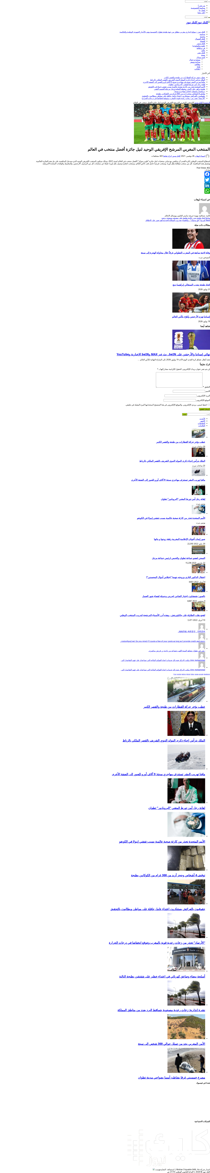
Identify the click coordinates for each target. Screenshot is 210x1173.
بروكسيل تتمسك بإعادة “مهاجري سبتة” (189, 91)
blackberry (207, 674)
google (201, 674)
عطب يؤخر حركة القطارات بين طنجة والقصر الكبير (184, 77)
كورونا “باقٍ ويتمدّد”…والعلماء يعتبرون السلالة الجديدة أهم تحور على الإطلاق (177, 220)
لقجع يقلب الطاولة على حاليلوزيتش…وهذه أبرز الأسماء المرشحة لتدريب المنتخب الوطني (162, 615)
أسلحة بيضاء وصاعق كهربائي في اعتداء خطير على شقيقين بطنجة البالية (162, 976)
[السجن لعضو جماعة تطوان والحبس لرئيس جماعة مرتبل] (198, 553)
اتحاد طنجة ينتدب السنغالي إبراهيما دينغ (191, 284)
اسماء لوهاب (200, 156)
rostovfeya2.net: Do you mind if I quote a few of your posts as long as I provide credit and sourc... (162, 641)
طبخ (198, 67)
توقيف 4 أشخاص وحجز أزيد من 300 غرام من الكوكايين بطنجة (180, 94)
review (197, 674)
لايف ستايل (200, 57)
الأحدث (202, 419)
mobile (179, 674)
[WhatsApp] (105, 191)
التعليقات (201, 423)
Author (184, 674)
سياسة (202, 34)
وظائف (197, 64)
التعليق (206, 387)
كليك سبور (201, 43)
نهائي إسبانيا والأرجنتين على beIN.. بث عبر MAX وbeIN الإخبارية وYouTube (163, 354)
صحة (203, 55)
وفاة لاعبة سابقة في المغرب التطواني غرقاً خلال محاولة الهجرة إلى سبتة (175, 252)
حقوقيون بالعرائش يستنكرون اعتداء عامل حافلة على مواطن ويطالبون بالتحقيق (173, 96)
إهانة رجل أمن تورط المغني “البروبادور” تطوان (186, 84)
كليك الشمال (200, 39)
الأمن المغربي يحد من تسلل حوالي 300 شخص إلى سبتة (171, 1044)
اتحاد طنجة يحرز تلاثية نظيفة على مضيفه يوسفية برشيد (186, 218)
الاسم (208, 391)
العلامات (201, 425)
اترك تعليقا (167, 156)
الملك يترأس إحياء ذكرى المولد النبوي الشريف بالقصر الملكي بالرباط (177, 80)
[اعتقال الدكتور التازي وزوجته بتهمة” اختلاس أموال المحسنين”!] (198, 572)
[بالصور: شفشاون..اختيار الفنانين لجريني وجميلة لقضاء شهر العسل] (198, 591)
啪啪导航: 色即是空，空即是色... (191, 631)
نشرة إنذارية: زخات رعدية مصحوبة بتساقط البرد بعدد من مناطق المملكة (161, 1010)
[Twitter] (105, 180)
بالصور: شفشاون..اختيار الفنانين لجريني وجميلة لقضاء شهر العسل (173, 596)
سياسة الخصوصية (198, 8)
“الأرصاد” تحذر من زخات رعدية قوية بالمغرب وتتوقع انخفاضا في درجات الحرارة (173, 98)
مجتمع (202, 36)
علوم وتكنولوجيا (198, 46)
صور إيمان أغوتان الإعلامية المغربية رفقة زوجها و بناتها (179, 539)
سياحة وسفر (195, 62)
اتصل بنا (202, 10)
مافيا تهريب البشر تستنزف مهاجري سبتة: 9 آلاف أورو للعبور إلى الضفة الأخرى (174, 82)
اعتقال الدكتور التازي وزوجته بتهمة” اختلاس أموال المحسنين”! (175, 577)
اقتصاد (202, 41)
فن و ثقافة (201, 48)
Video (192, 674)
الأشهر (202, 421)
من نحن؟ (201, 6)
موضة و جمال (194, 60)
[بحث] (209, 1)
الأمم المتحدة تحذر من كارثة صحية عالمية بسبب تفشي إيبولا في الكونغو (176, 87)
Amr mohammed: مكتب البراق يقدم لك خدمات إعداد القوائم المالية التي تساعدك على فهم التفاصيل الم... (163, 660)
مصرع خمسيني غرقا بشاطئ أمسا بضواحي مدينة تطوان (171, 1077)
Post (175, 674)
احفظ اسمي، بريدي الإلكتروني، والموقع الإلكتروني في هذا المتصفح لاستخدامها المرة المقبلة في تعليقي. (166, 405)
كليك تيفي (201, 53)
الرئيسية (206, 102)
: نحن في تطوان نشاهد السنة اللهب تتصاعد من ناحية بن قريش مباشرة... (176, 651)
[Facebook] (105, 174)
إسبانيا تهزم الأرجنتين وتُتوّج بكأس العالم (191, 316)
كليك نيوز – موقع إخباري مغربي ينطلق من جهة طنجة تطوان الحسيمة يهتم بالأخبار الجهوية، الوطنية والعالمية (162, 32)
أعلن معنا (201, 12)
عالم (203, 50)
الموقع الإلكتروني (203, 400)
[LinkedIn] (105, 185)
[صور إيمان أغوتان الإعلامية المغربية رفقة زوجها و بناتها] (198, 534)
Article (188, 674)
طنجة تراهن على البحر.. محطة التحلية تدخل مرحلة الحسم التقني (179, 89)
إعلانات (197, 69)
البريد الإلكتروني (203, 396)
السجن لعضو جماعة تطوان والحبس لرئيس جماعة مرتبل (178, 558)
